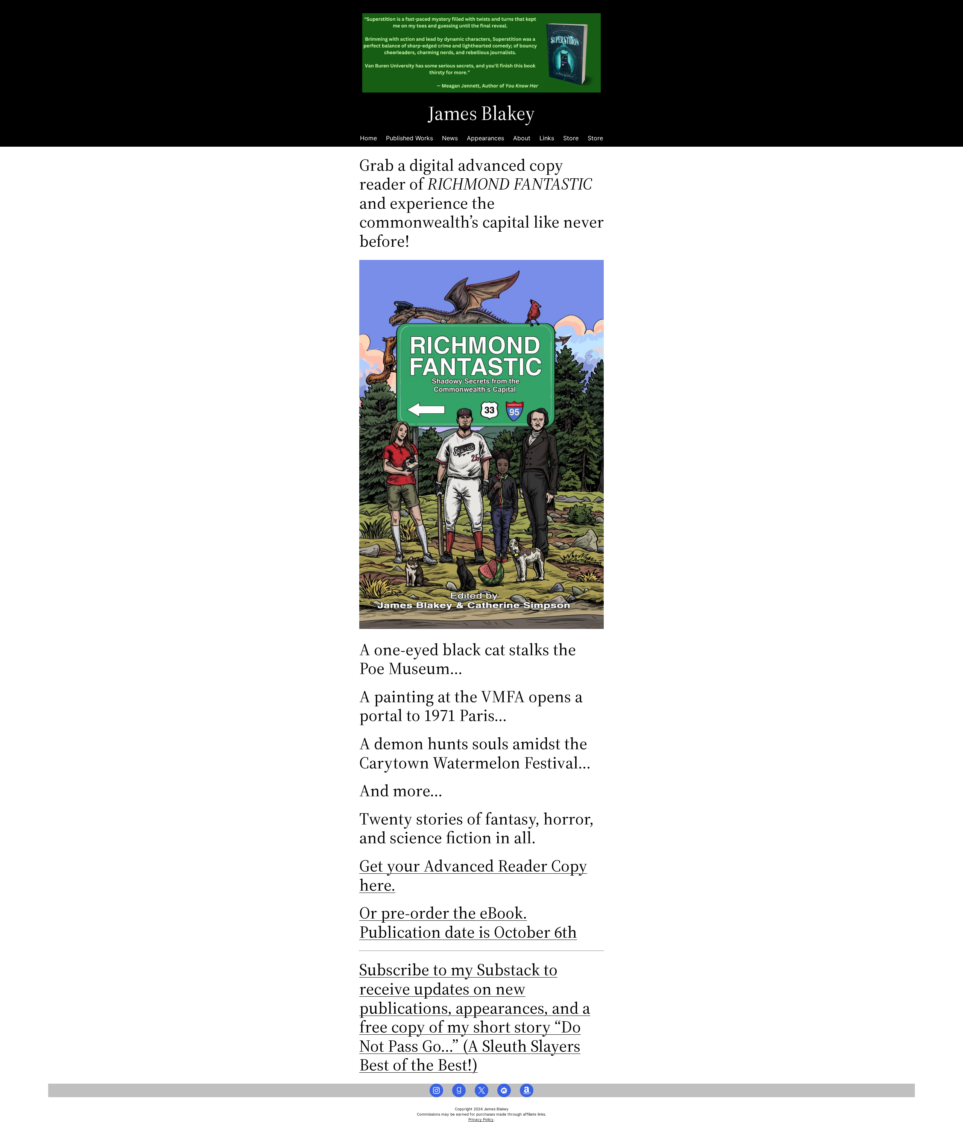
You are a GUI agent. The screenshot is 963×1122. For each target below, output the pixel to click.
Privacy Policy (481, 1119)
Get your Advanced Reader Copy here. (473, 875)
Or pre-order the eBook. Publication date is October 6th (468, 922)
